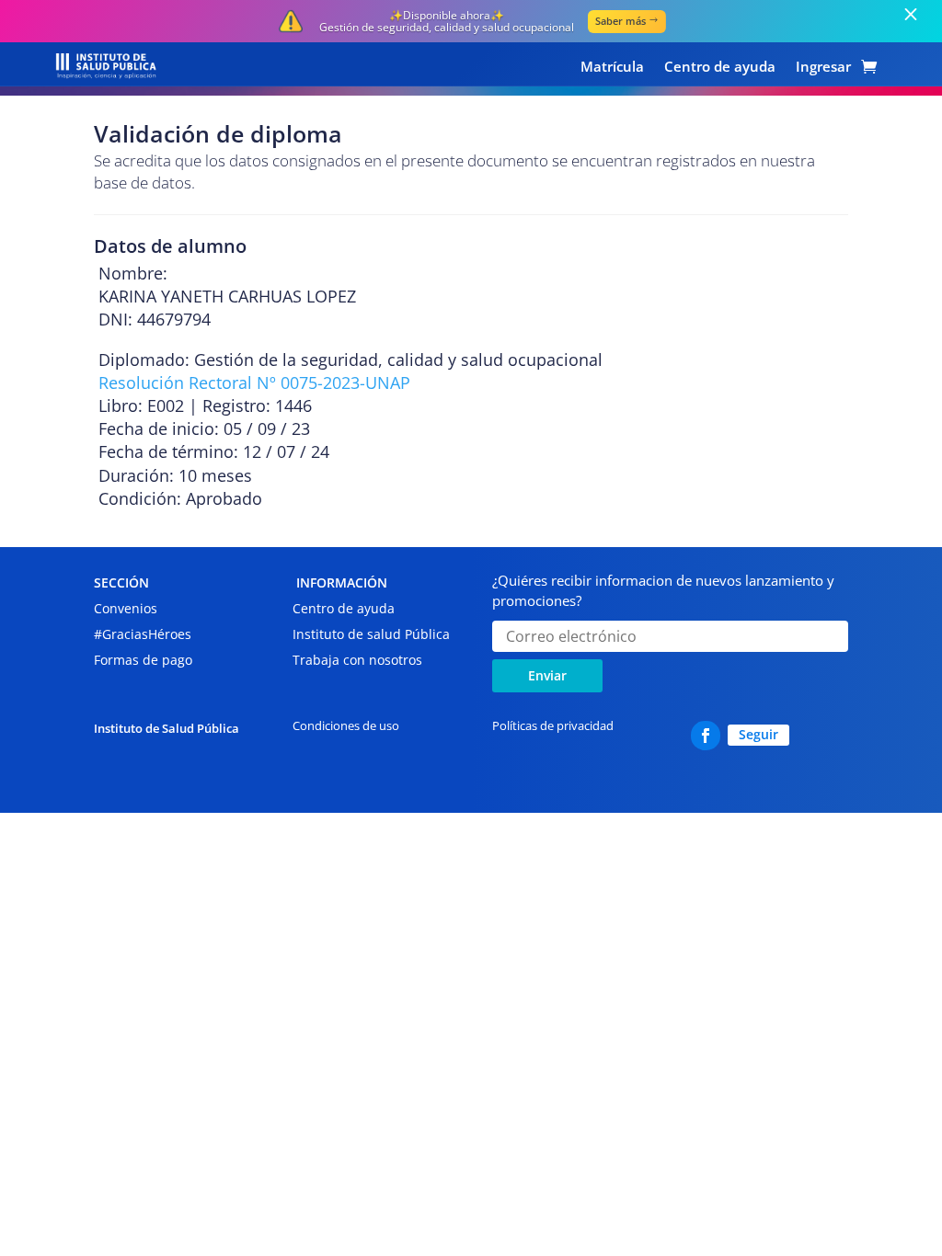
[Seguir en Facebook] (705, 735)
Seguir (758, 734)
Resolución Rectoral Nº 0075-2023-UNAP (254, 382)
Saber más (620, 21)
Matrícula (612, 67)
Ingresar (823, 67)
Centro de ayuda (719, 67)
